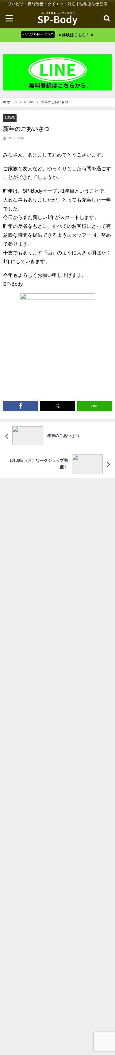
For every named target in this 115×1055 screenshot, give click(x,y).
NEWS (10, 117)
